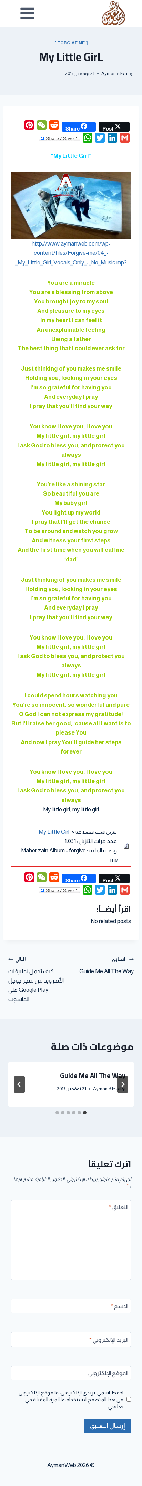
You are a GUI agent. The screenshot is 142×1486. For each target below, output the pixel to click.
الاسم (119, 1306)
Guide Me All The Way (106, 966)
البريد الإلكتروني (108, 1340)
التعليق (118, 1207)
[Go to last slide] (122, 1084)
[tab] (85, 1112)
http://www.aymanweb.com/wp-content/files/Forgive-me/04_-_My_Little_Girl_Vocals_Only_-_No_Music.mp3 (71, 253)
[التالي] (19, 1084)
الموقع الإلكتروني (108, 1373)
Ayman (108, 73)
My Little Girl (54, 832)
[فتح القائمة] (28, 13)
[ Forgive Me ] (71, 43)
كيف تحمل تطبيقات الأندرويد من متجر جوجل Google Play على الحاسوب (36, 979)
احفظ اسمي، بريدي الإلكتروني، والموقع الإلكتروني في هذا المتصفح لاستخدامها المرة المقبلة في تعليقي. (71, 1399)
